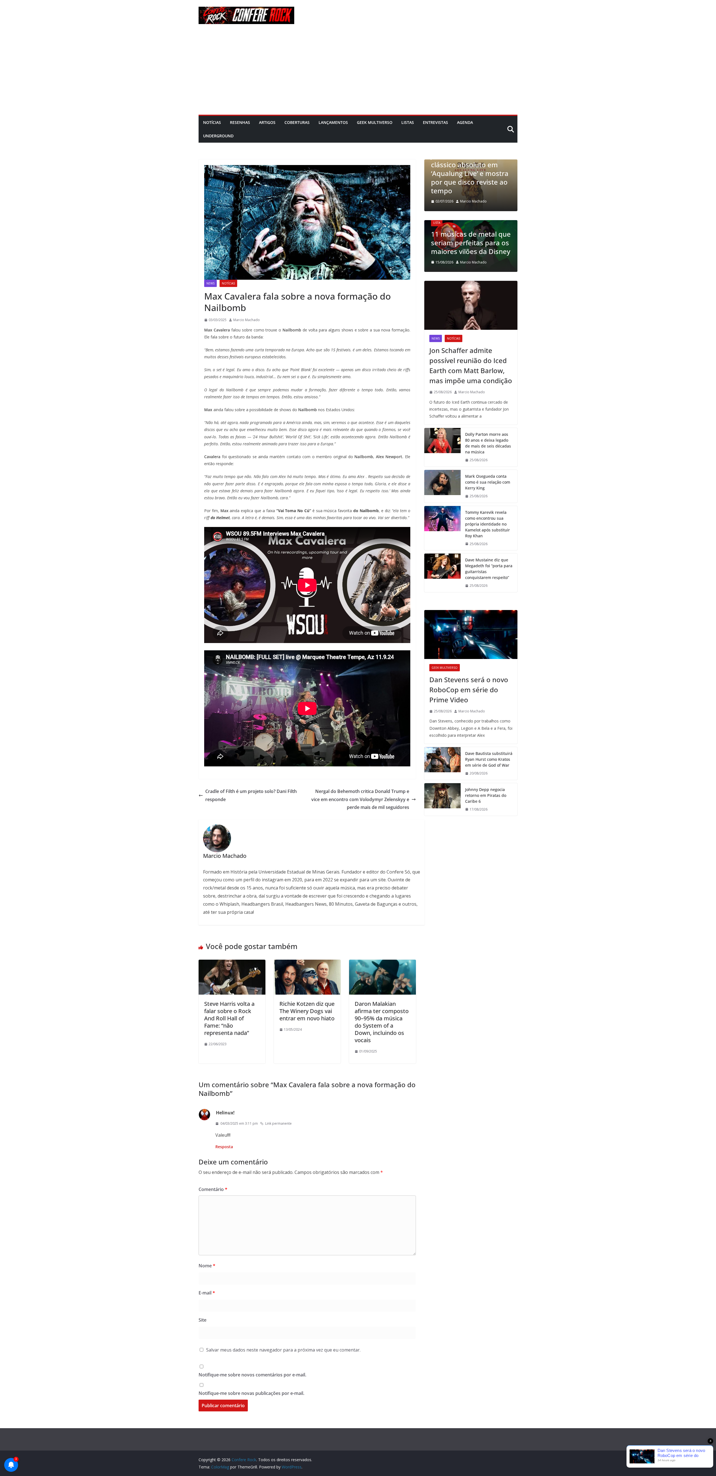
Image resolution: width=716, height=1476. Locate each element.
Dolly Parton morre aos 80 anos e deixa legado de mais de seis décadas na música (488, 443)
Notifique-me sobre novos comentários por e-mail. (252, 1375)
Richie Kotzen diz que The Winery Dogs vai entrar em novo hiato (307, 1011)
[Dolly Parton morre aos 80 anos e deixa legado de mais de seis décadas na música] (442, 447)
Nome (207, 1266)
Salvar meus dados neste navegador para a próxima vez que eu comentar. (283, 1350)
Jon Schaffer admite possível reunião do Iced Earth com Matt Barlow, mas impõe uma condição (470, 365)
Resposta (224, 1146)
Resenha (459, 171)
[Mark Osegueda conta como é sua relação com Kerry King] (442, 486)
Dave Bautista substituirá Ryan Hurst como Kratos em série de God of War (488, 759)
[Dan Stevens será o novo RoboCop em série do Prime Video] (470, 634)
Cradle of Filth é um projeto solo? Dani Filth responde (251, 795)
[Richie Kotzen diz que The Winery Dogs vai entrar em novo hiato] (307, 964)
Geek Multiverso (374, 122)
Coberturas (297, 122)
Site (202, 1320)
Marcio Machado (246, 319)
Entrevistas (435, 122)
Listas (407, 122)
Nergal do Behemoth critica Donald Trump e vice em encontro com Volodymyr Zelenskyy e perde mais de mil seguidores (360, 799)
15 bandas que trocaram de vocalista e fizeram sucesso (493, 242)
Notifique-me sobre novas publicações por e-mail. (251, 1393)
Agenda (465, 122)
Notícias (212, 122)
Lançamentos (333, 122)
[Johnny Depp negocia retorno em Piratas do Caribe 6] (442, 799)
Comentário (213, 1189)
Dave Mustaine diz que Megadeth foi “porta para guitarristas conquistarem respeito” (488, 568)
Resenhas (240, 122)
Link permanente (278, 1123)
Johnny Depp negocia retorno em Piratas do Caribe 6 (485, 795)
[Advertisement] (358, 73)
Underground (218, 135)
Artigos (267, 122)
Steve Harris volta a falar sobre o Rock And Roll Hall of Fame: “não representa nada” (229, 1018)
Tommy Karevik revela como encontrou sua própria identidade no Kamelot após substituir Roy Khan (487, 524)
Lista (459, 223)
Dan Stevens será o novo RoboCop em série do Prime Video (468, 689)
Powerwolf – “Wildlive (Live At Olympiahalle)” (486, 186)
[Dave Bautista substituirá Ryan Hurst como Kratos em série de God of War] (442, 763)
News (210, 283)
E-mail (207, 1293)
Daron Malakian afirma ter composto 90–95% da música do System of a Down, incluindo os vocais (382, 1022)
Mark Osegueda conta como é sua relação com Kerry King (487, 482)
